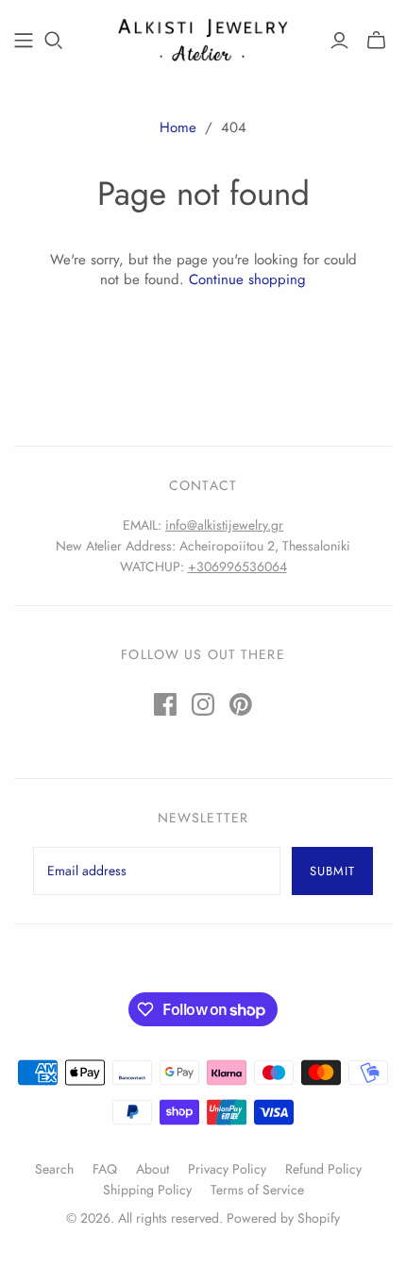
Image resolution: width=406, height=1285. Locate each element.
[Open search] (53, 40)
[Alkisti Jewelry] (203, 38)
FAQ (105, 1168)
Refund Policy (323, 1168)
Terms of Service (257, 1189)
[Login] (339, 40)
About (152, 1168)
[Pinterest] (240, 704)
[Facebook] (165, 704)
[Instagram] (203, 704)
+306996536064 (237, 566)
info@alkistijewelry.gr (224, 525)
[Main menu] (23, 40)
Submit (332, 871)
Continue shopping (247, 279)
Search (54, 1168)
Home (178, 127)
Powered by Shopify (283, 1218)
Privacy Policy (227, 1168)
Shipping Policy (147, 1189)
